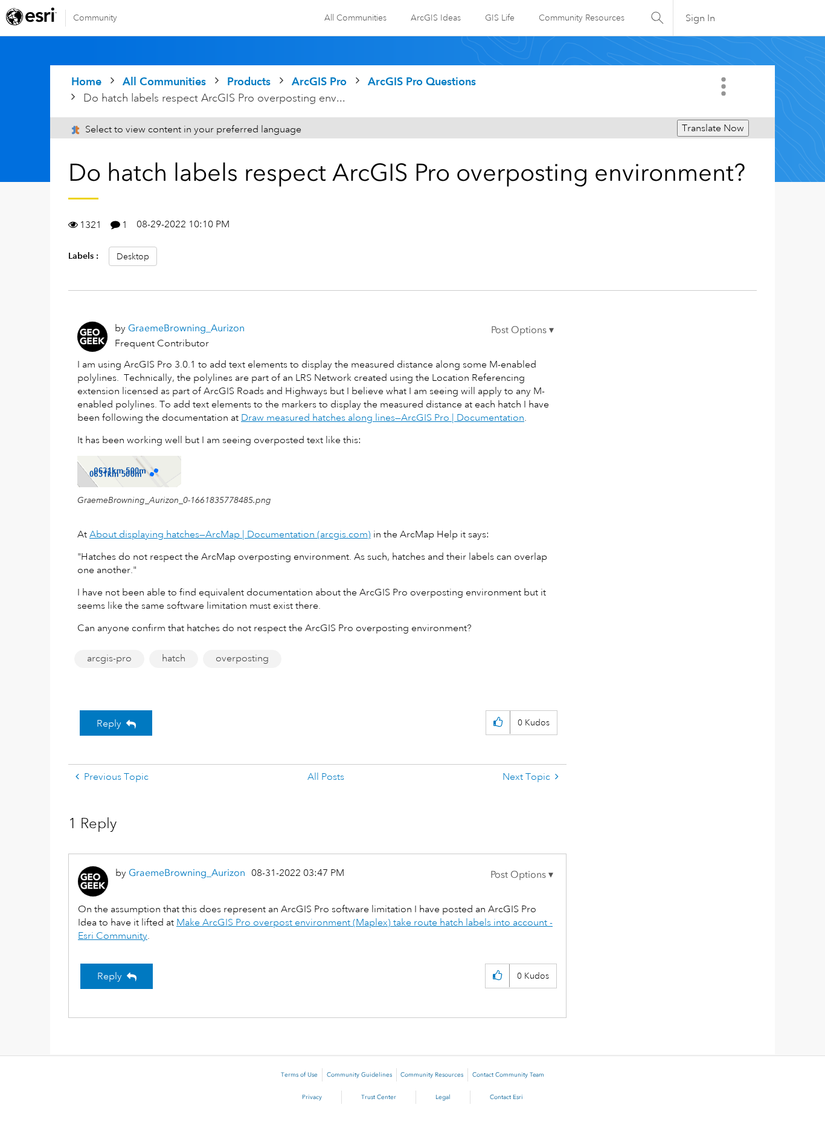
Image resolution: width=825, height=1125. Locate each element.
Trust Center (378, 1097)
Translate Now (713, 128)
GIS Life (500, 17)
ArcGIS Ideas (436, 17)
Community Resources (581, 17)
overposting (242, 658)
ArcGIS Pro (319, 81)
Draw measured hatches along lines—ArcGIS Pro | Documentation (382, 418)
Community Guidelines (359, 1074)
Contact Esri (506, 1097)
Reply (109, 724)
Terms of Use (299, 1074)
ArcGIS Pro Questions (422, 81)
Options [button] (724, 86)
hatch (173, 658)
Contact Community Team (508, 1074)
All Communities (355, 17)
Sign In (700, 18)
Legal (443, 1097)
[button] (522, 330)
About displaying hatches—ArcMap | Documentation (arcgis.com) (230, 534)
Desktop (133, 256)
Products (249, 81)
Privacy (312, 1097)
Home (86, 81)
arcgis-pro (109, 658)
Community (95, 17)
